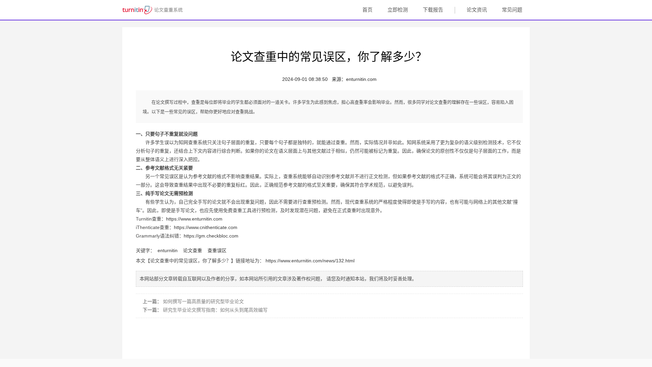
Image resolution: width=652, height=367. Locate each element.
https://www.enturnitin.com (194, 219)
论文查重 (192, 250)
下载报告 (433, 10)
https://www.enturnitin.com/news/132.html (310, 260)
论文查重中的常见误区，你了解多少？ (329, 56)
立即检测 (397, 10)
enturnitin (168, 250)
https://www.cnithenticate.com (205, 227)
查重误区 (217, 250)
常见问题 (512, 10)
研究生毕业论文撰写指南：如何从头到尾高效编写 (215, 310)
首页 (367, 10)
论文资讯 (477, 10)
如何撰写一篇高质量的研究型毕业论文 (203, 301)
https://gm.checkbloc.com (211, 236)
